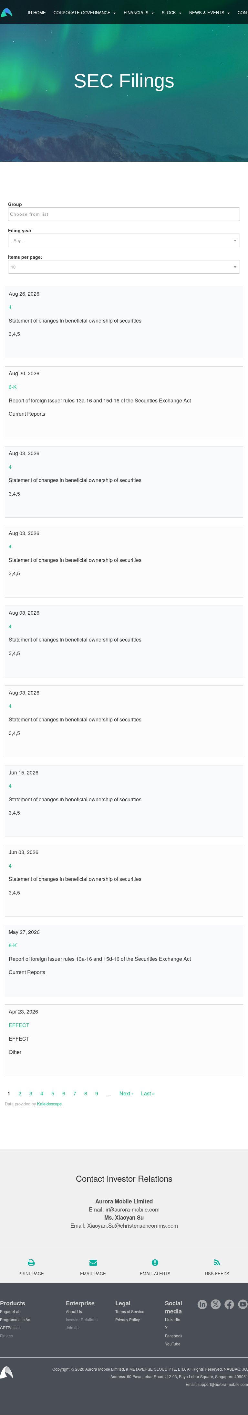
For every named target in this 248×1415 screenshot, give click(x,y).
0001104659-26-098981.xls (27, 429)
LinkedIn (172, 1319)
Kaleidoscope (49, 1104)
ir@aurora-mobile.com (133, 1209)
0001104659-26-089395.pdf (12, 669)
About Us (74, 1311)
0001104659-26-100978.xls (27, 349)
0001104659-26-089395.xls (27, 669)
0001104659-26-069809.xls (27, 908)
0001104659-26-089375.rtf (20, 589)
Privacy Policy (127, 1319)
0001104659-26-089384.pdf (12, 509)
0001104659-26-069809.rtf (20, 908)
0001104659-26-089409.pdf (12, 748)
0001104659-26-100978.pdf (12, 349)
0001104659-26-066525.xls (27, 988)
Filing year (19, 230)
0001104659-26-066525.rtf (20, 988)
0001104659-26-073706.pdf (12, 828)
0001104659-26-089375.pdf (12, 589)
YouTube (173, 1343)
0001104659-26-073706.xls (27, 828)
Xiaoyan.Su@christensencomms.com (132, 1225)
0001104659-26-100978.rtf (20, 349)
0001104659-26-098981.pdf (12, 429)
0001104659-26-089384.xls (27, 509)
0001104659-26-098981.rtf (20, 429)
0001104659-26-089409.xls (27, 748)
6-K (13, 386)
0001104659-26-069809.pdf (12, 908)
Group (15, 204)
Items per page (24, 257)
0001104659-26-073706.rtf (20, 828)
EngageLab (10, 1311)
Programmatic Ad (15, 1319)
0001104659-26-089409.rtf (20, 748)
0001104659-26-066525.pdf (12, 988)
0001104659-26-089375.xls (27, 589)
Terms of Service (129, 1311)
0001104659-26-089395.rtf (20, 669)
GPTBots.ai (10, 1327)
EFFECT (19, 1025)
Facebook (173, 1335)
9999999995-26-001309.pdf (12, 1067)
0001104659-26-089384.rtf (20, 509)
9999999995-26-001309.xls (27, 1067)
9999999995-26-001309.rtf (20, 1067)
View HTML (34, 349)
